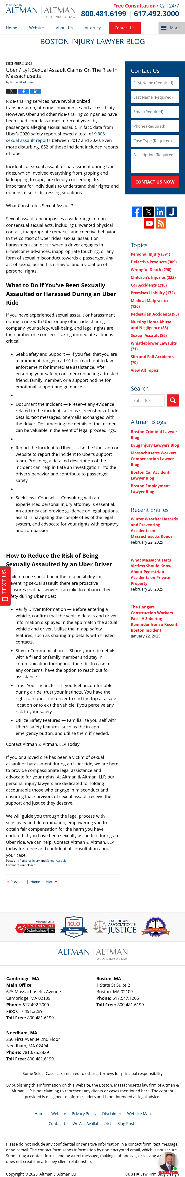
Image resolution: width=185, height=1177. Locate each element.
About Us (64, 27)
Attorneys (94, 27)
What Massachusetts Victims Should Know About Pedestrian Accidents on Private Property (151, 571)
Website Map (139, 1113)
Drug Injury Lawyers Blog (155, 445)
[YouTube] (149, 223)
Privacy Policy (84, 1113)
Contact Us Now (154, 182)
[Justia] (171, 212)
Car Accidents (149, 285)
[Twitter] (148, 212)
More (175, 27)
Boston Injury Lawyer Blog (40, 11)
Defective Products (154, 262)
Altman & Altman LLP (59, 1174)
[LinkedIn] (160, 212)
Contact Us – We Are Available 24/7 (80, 1123)
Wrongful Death (151, 269)
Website (36, 27)
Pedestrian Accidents (155, 314)
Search (173, 400)
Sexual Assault (56, 861)
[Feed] (161, 223)
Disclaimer (111, 1113)
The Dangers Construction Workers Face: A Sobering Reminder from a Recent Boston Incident (154, 618)
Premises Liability (153, 293)
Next (51, 881)
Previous (15, 881)
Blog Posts (126, 1123)
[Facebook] (137, 212)
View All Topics (145, 370)
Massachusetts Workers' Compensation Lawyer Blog (154, 458)
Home (11, 27)
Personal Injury (30, 861)
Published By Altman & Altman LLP (130, 11)
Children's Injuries (153, 277)
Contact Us (125, 27)
